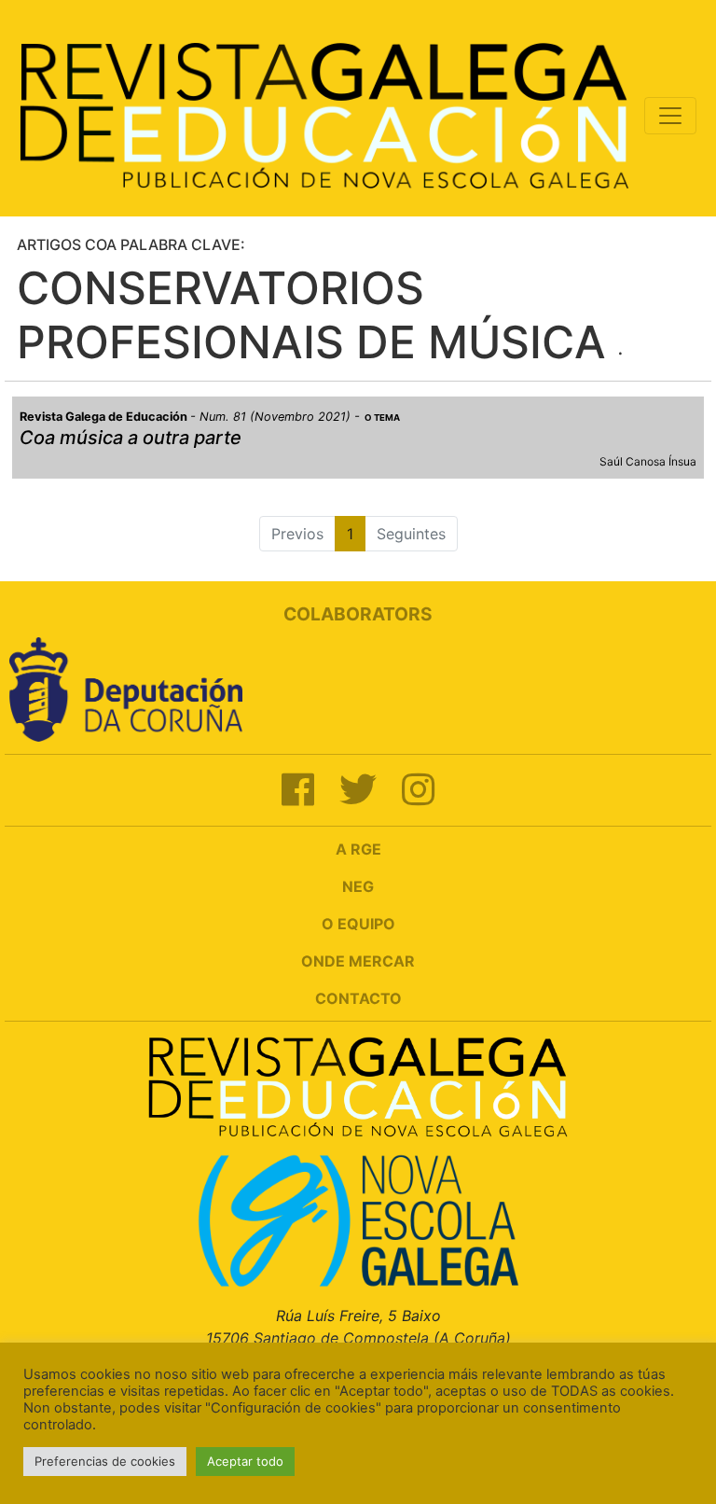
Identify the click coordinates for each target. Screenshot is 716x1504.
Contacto (358, 998)
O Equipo (358, 923)
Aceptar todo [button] (245, 1461)
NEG (358, 886)
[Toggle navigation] (670, 115)
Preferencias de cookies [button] (104, 1461)
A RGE (358, 849)
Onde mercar (358, 961)
